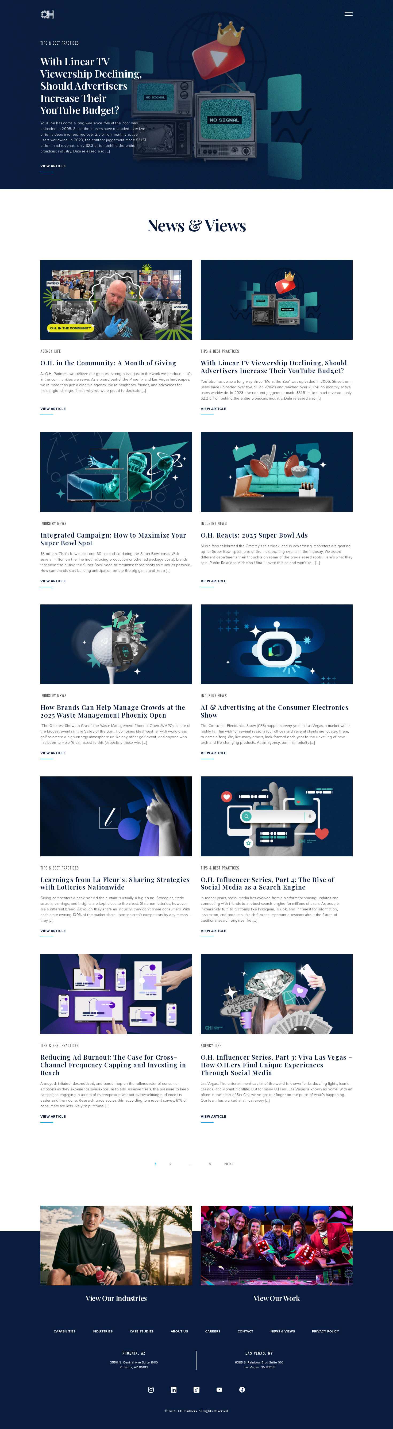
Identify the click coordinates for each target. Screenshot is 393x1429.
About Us (179, 1331)
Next (229, 1164)
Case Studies (142, 1331)
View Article (53, 165)
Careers (213, 1331)
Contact (245, 1331)
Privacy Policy (325, 1331)
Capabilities (64, 1331)
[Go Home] (47, 14)
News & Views (283, 1331)
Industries (103, 1331)
